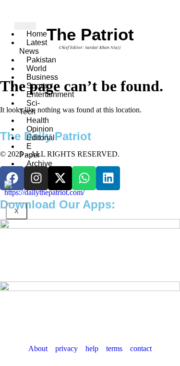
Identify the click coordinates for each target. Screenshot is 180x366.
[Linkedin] (108, 178)
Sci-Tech (29, 107)
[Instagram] (36, 178)
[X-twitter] (60, 178)
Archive (39, 163)
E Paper (29, 150)
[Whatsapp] (84, 178)
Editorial (40, 138)
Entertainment (50, 94)
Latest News (33, 46)
